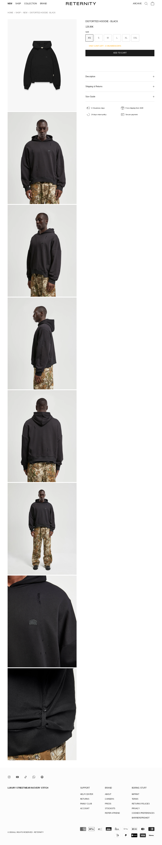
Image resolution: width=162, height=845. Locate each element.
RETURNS (84, 799)
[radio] (89, 38)
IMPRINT (135, 794)
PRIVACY (136, 808)
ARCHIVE (137, 3)
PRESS (108, 804)
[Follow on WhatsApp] (33, 777)
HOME (10, 13)
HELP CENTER (86, 794)
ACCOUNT (84, 808)
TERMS (135, 799)
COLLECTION (30, 3)
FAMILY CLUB (86, 804)
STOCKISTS (110, 808)
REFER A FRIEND (112, 813)
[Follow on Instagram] (9, 777)
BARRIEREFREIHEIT (141, 818)
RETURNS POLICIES (141, 804)
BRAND (43, 3)
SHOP (18, 3)
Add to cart (120, 53)
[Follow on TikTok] (25, 777)
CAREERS (109, 799)
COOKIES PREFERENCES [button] (143, 813)
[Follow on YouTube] (17, 777)
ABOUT (108, 794)
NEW (10, 3)
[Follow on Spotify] (42, 777)
